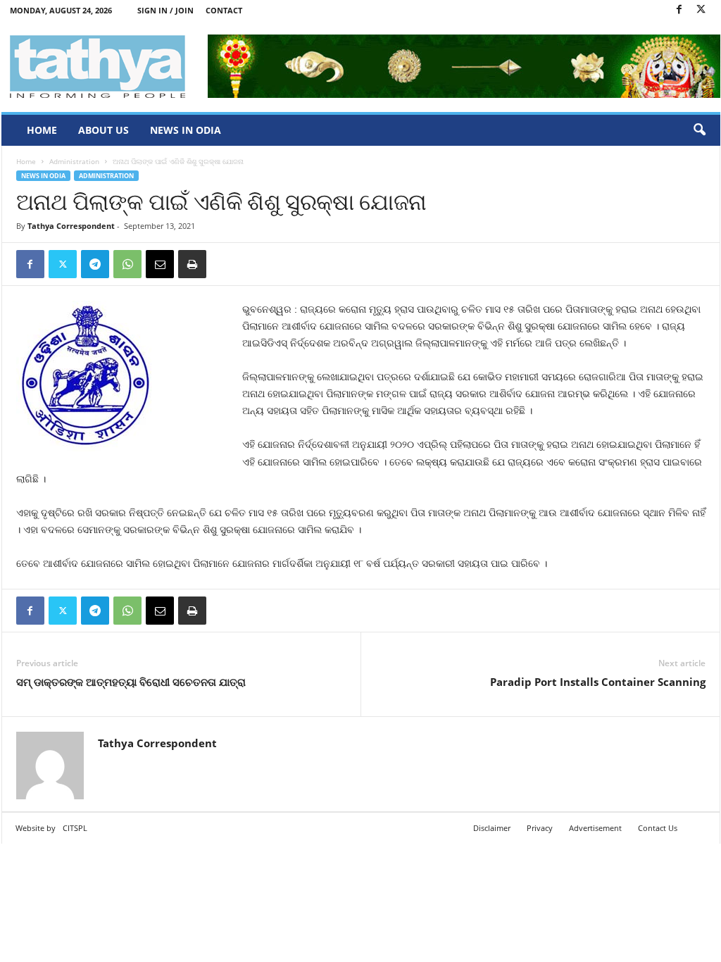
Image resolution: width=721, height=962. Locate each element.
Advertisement (595, 828)
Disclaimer (491, 828)
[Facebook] (679, 10)
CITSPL (75, 828)
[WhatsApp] (127, 264)
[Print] (192, 264)
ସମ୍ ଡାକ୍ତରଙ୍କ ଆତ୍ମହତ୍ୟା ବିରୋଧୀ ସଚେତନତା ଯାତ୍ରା (131, 682)
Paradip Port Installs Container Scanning (598, 682)
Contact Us (657, 828)
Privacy (540, 828)
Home (42, 130)
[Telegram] (95, 264)
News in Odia (185, 130)
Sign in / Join (165, 10)
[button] (699, 130)
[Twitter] (701, 10)
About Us (103, 130)
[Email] (160, 264)
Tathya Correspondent (71, 225)
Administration (74, 161)
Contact (224, 10)
